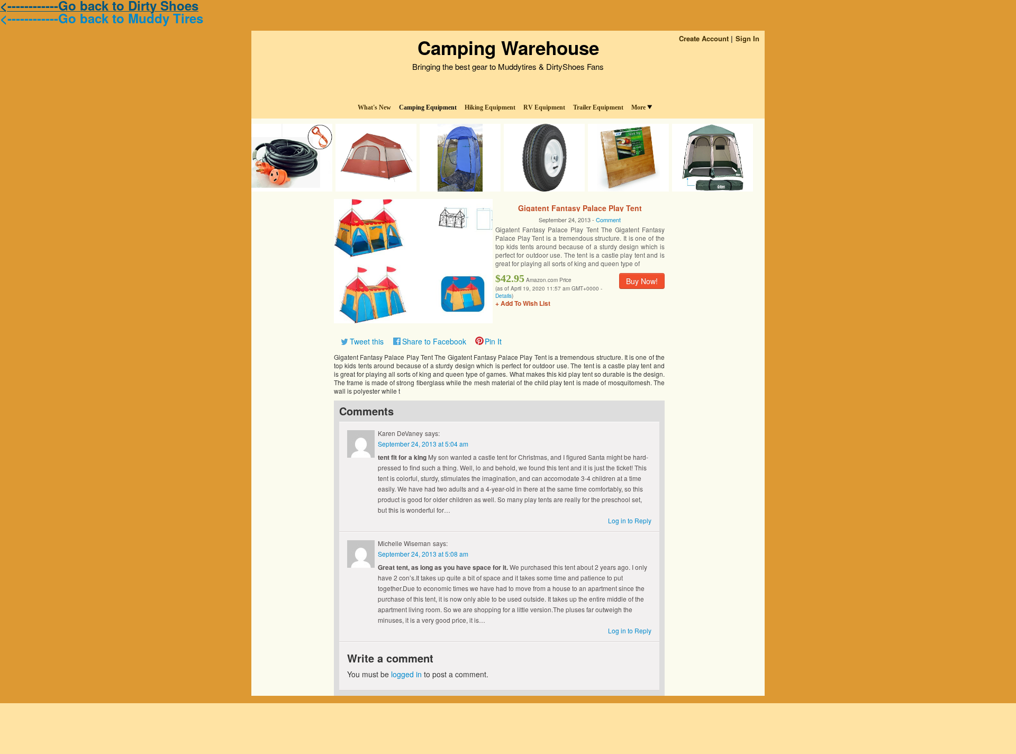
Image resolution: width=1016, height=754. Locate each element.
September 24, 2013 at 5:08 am (423, 553)
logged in (406, 674)
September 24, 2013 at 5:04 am (423, 443)
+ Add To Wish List (522, 303)
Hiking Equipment (490, 107)
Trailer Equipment (598, 107)
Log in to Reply (629, 520)
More (638, 107)
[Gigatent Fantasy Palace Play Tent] (413, 260)
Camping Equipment (428, 107)
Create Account (704, 38)
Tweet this (367, 341)
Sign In (747, 38)
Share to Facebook (434, 341)
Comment (608, 219)
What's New (374, 107)
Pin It (493, 341)
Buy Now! (642, 281)
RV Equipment (544, 107)
